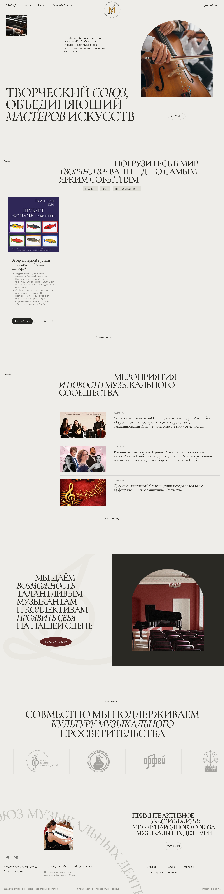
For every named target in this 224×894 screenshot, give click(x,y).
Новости (42, 5)
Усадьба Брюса (62, 5)
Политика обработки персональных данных (96, 888)
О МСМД (11, 5)
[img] (7, 857)
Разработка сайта (211, 888)
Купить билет (210, 5)
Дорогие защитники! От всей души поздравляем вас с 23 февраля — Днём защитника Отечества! (158, 487)
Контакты (189, 867)
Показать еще (112, 518)
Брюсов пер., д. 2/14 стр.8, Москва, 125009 (20, 869)
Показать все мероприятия (104, 339)
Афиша (26, 5)
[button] (56, 642)
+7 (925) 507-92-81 (55, 866)
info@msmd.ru (82, 866)
